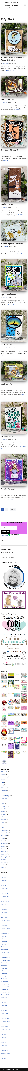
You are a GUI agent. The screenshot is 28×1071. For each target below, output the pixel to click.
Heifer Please (7, 204)
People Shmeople (8, 489)
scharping (5, 63)
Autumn (3, 780)
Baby (2, 782)
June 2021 (3, 1037)
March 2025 (4, 917)
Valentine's (4, 862)
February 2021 (5, 1048)
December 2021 (5, 1021)
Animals (3, 774)
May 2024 (4, 944)
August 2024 (4, 936)
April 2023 (4, 979)
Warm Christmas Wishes (7, 552)
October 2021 (4, 1027)
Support (3, 849)
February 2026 (5, 891)
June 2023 (4, 973)
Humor (3, 822)
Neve (2, 1069)
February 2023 (5, 984)
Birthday (3, 787)
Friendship (4, 806)
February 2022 (5, 1016)
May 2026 (4, 883)
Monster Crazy (7, 436)
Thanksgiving (4, 857)
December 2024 (5, 925)
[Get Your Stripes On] (14, 131)
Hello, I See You (7, 99)
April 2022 (4, 1011)
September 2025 (5, 902)
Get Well (3, 809)
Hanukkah (3, 819)
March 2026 (4, 888)
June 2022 (4, 1005)
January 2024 (5, 955)
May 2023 (4, 976)
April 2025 (4, 915)
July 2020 (3, 1058)
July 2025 (4, 907)
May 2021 (3, 1040)
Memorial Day (4, 830)
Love (2, 827)
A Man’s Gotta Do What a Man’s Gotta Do (12, 59)
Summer (3, 846)
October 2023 (5, 963)
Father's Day (4, 798)
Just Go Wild (6, 384)
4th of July (4, 772)
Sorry (2, 841)
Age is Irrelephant (8, 294)
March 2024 (4, 949)
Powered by (4, 535)
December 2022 (5, 989)
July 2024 (4, 939)
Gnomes (3, 811)
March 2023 (4, 981)
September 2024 (5, 933)
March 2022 (4, 1013)
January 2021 (4, 1050)
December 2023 (5, 957)
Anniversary (4, 777)
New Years (4, 835)
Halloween (3, 817)
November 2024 (5, 928)
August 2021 (4, 1032)
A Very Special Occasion (12, 243)
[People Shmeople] (14, 470)
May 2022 (4, 1008)
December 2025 (5, 896)
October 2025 (5, 899)
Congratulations (5, 793)
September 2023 (5, 965)
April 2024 (4, 947)
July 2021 (3, 1034)
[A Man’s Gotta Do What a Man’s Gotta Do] (14, 39)
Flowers (3, 801)
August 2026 (4, 875)
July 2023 (3, 971)
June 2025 (4, 910)
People (3, 838)
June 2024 (4, 941)
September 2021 (5, 1029)
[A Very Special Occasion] (14, 230)
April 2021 (3, 1042)
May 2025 (4, 912)
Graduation (4, 814)
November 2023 (5, 960)
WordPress (15, 1069)
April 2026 (4, 886)
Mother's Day (4, 833)
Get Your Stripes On (10, 150)
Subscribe (5, 531)
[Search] (25, 544)
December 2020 (5, 1053)
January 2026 (5, 894)
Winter (3, 867)
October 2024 (5, 931)
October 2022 (5, 995)
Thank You (4, 854)
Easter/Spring (5, 795)
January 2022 (5, 1019)
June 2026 (4, 880)
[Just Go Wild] (14, 371)
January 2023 (5, 987)
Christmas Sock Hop (6, 555)
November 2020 (5, 1056)
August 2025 (4, 904)
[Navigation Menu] (25, 5)
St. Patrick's (4, 843)
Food (2, 803)
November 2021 (5, 1024)
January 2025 (5, 923)
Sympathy (3, 851)
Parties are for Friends (7, 557)
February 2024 (5, 952)
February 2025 (5, 920)
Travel (3, 859)
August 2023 (4, 968)
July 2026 (3, 878)
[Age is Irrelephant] (14, 275)
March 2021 (4, 1045)
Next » (13, 509)
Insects (3, 825)
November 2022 (5, 992)
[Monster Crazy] (14, 418)
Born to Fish (6, 344)
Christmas (4, 790)
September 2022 (5, 997)
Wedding (3, 865)
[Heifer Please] (14, 184)
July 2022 (3, 1003)
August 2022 (4, 1000)
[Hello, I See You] (14, 86)
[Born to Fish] (14, 326)
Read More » (10, 70)
